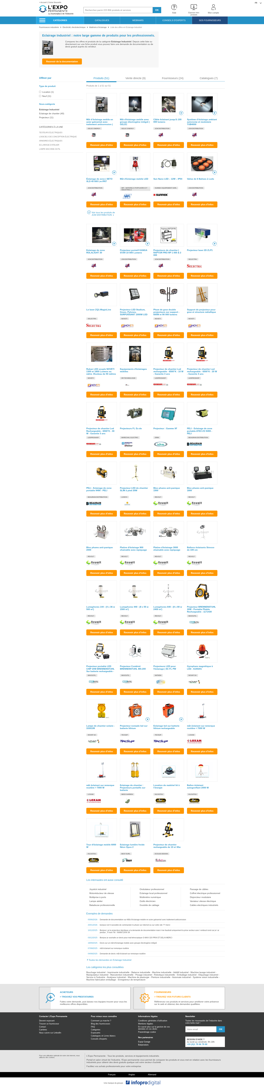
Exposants (95, 1033)
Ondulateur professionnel (152, 889)
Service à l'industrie (95, 977)
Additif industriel (181, 972)
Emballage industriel (186, 975)
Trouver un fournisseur (49, 1024)
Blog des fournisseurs (100, 1024)
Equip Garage (144, 1042)
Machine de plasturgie (138, 977)
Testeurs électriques (50, 133)
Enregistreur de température (131, 979)
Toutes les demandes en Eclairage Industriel (110, 960)
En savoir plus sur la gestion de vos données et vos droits (154, 1028)
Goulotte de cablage (149, 905)
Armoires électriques (50, 141)
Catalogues (96, 1036)
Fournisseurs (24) (172, 78)
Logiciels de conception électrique (58, 137)
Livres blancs (110, 1036)
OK (157, 10)
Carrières (43, 1030)
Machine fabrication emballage (101, 979)
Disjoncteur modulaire (200, 897)
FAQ (93, 1027)
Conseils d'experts (99, 1039)
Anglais (131, 1075)
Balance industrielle (140, 972)
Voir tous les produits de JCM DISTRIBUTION (103, 213)
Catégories (95, 1030)
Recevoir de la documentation (62, 61)
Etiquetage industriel (208, 975)
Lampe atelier (96, 901)
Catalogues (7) (209, 78)
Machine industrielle (161, 972)
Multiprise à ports (97, 897)
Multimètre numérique (150, 897)
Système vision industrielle (205, 977)
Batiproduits (143, 1045)
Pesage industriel (143, 975)
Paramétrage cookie (147, 1032)
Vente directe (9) (135, 78)
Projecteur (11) (46, 117)
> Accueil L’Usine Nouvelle (50, 3)
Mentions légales (145, 1024)
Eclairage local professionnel (153, 893)
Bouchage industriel (95, 972)
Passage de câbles (199, 889)
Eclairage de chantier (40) (51, 113)
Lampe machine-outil (49, 149)
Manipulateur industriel (97, 975)
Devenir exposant (47, 1021)
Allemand (152, 1075)
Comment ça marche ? (101, 1021)
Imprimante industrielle (118, 972)
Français (112, 1075)
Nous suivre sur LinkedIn (50, 1033)
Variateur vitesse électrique (203, 901)
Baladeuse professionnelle (102, 905)
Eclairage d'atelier (49, 145)
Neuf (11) (46, 96)
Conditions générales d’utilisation (152, 1021)
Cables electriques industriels (204, 905)
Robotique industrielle (164, 975)
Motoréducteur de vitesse (101, 893)
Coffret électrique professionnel (205, 893)
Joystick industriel (97, 889)
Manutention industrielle (121, 975)
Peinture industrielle (160, 977)
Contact (42, 1027)
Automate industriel (181, 977)
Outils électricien (148, 901)
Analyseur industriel (116, 977)
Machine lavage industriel (203, 972)
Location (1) (48, 92)
